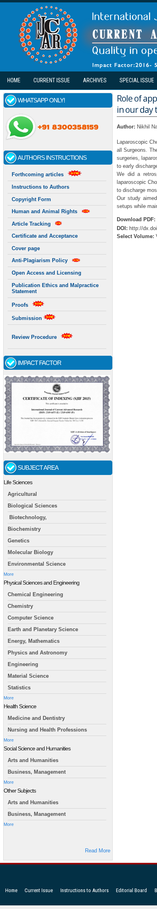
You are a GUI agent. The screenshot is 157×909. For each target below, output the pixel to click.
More (9, 574)
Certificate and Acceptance (45, 236)
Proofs (20, 305)
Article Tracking (31, 224)
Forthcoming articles (38, 174)
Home (14, 80)
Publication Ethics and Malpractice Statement (55, 288)
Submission (27, 318)
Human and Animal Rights (44, 211)
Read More (97, 851)
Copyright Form (31, 199)
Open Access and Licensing (46, 273)
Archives (95, 80)
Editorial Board (131, 890)
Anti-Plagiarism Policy (40, 260)
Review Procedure (34, 337)
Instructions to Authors (40, 187)
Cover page (26, 248)
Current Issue (51, 80)
